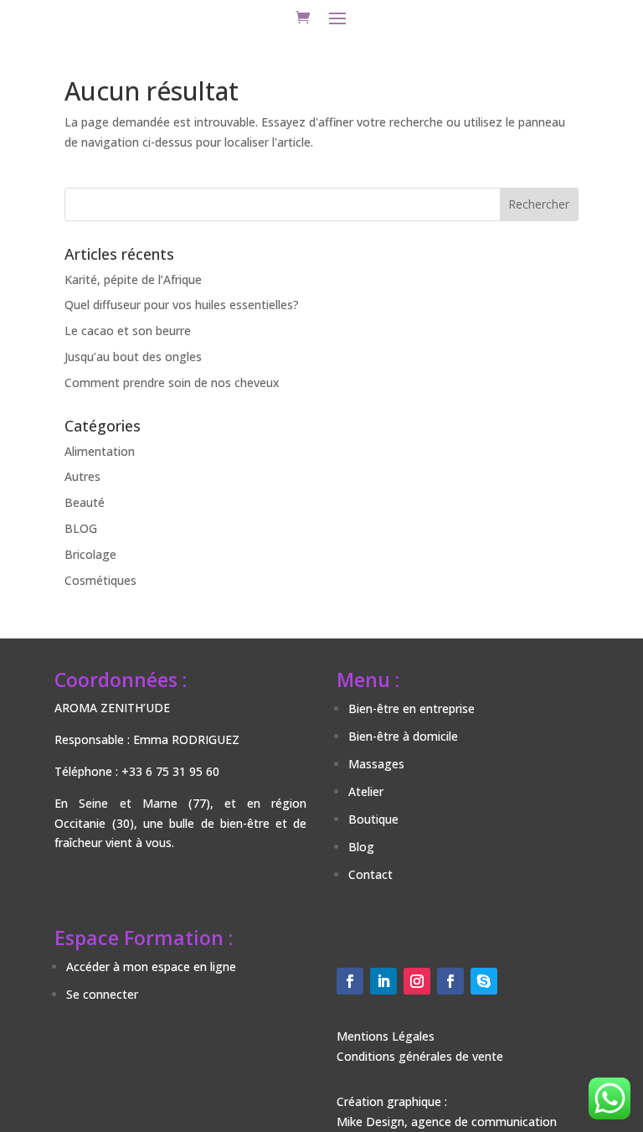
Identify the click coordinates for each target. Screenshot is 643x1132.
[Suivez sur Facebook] (350, 981)
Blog (361, 847)
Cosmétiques (100, 580)
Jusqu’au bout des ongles (133, 356)
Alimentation (99, 451)
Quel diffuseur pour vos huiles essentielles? (181, 305)
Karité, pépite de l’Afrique (133, 279)
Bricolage (90, 554)
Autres (82, 476)
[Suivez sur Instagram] (417, 981)
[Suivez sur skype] (484, 981)
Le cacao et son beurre (127, 331)
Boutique (373, 819)
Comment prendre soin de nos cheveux (172, 382)
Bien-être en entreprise (411, 708)
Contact (370, 874)
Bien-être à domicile (403, 736)
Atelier (365, 791)
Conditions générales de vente (420, 1056)
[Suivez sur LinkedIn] (383, 981)
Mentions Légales (386, 1036)
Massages (376, 764)
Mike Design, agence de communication (447, 1121)
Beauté (84, 502)
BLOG (80, 528)
